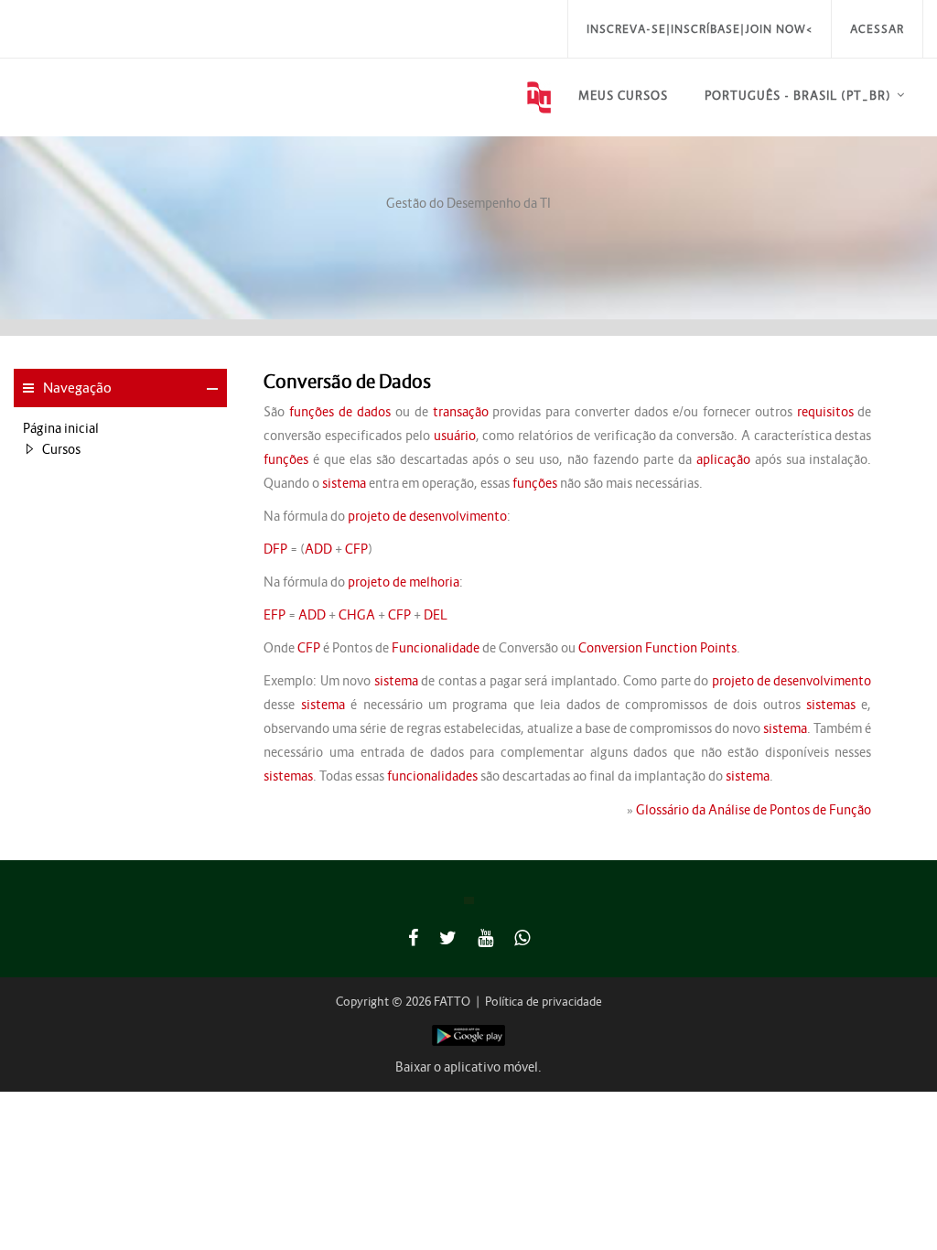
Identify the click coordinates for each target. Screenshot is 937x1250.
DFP (275, 549)
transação (461, 412)
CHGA (357, 615)
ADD (318, 549)
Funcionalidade (435, 648)
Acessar (877, 29)
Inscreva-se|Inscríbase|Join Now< (700, 29)
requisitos (825, 412)
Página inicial (61, 428)
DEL (435, 615)
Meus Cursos (623, 95)
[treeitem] (120, 428)
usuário (455, 435)
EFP (274, 615)
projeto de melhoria (403, 582)
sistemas (831, 704)
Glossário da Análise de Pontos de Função (753, 810)
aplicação (723, 459)
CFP (356, 549)
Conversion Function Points (657, 648)
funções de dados (340, 412)
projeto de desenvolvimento (427, 516)
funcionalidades (432, 776)
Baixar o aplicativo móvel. (468, 1067)
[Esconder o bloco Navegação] (212, 388)
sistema (344, 483)
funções (286, 459)
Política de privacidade (543, 1001)
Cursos (61, 449)
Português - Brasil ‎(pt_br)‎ (798, 95)
